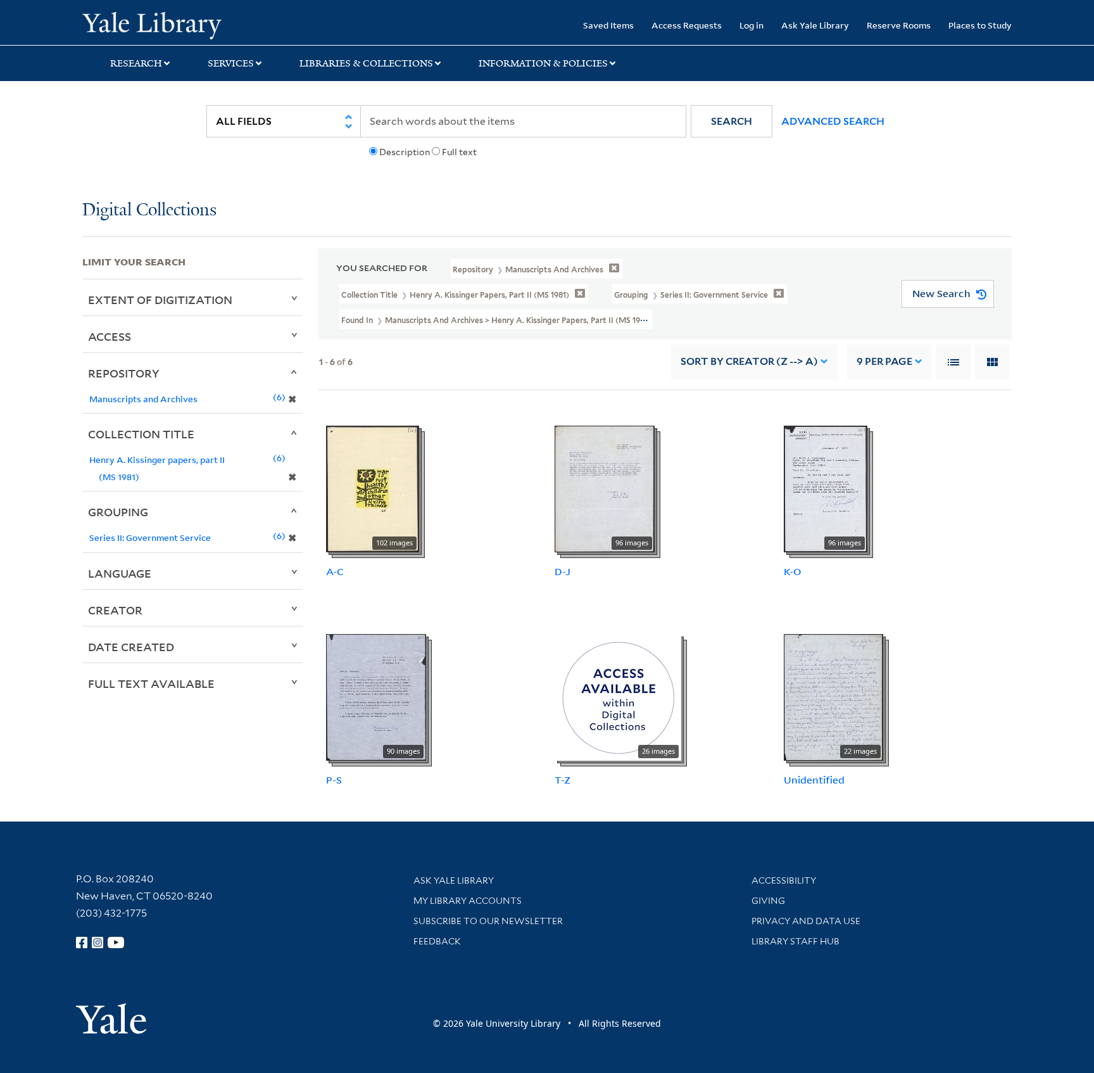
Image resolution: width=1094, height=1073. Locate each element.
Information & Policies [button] (543, 63)
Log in (751, 25)
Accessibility (783, 880)
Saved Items (608, 25)
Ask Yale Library (815, 25)
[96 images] (605, 488)
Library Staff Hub (795, 941)
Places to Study (980, 25)
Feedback (437, 941)
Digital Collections (149, 210)
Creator (115, 610)
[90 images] (376, 696)
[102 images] (372, 488)
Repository (124, 373)
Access (109, 336)
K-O (792, 571)
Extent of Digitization (160, 299)
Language (119, 573)
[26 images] (618, 696)
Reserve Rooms (899, 25)
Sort (749, 361)
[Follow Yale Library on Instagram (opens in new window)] (97, 942)
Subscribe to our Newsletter (488, 921)
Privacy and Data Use (805, 921)
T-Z (562, 779)
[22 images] (833, 696)
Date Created (131, 646)
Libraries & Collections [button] (366, 63)
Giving (768, 901)
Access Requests (686, 25)
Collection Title (141, 433)
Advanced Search (832, 121)
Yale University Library (152, 24)
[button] (731, 121)
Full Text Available (151, 683)
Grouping (118, 511)
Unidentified (814, 779)
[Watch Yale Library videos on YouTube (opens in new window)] (116, 942)
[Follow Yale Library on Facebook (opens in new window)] (81, 942)
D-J (562, 571)
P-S (334, 779)
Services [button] (231, 63)
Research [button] (136, 63)
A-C (335, 571)
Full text (459, 152)
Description (404, 152)
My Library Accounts (467, 901)
